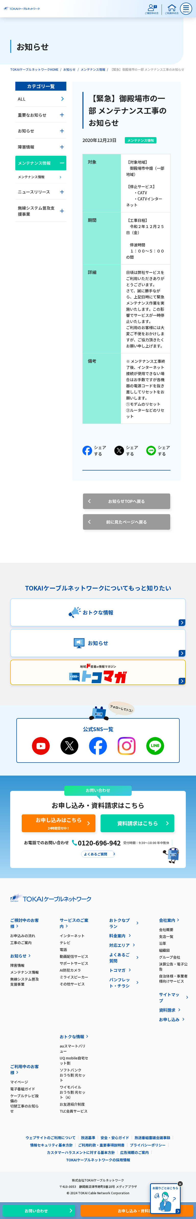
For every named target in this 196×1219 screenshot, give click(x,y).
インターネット (72, 935)
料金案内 (117, 936)
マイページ (19, 1081)
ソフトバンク (72, 1075)
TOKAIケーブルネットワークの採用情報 (98, 1160)
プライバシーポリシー (148, 1145)
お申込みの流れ (22, 935)
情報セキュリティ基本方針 (51, 1145)
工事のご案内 (21, 942)
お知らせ (69, 69)
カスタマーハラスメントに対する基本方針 (81, 1152)
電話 (63, 949)
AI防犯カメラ (70, 970)
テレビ (65, 942)
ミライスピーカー (74, 977)
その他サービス (72, 983)
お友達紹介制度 (72, 1104)
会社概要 (166, 929)
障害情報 (17, 965)
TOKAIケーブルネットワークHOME (34, 69)
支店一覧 (166, 936)
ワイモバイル (72, 1092)
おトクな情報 (72, 1036)
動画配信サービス (74, 956)
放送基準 (88, 1137)
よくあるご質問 (119, 957)
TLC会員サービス (74, 1111)
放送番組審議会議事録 (152, 1137)
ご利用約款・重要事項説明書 (101, 1145)
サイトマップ (169, 997)
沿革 (162, 943)
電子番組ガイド (22, 1088)
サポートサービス (74, 963)
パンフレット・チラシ (119, 982)
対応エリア (119, 945)
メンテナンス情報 (93, 69)
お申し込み (169, 1019)
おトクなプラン (119, 923)
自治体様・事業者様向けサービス (173, 978)
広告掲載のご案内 (134, 1152)
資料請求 (167, 1010)
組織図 (164, 950)
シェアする (100, 450)
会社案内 (167, 920)
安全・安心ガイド (115, 1137)
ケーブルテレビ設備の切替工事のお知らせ (24, 1103)
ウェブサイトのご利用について (51, 1137)
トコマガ (117, 970)
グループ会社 (169, 957)
